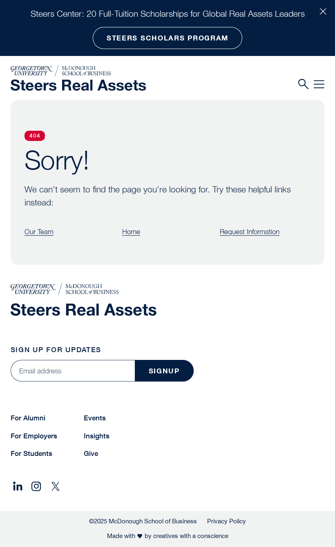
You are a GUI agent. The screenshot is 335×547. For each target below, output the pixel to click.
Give (91, 453)
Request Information (249, 231)
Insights (96, 435)
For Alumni (28, 417)
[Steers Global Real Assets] (78, 85)
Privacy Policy (226, 521)
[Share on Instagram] (36, 486)
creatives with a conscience (190, 535)
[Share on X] (56, 486)
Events (95, 417)
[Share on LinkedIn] (18, 486)
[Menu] (319, 84)
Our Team (39, 231)
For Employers (34, 435)
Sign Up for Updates (56, 349)
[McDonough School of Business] (78, 71)
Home (131, 231)
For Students (31, 453)
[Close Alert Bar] (323, 12)
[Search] (303, 84)
